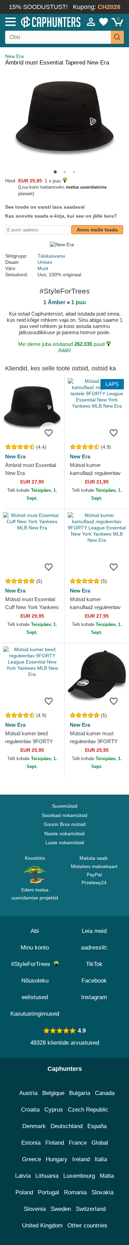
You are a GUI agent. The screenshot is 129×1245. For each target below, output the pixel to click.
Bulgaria (79, 1093)
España (97, 1126)
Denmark (34, 1126)
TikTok (94, 964)
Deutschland (67, 1126)
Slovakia (103, 1192)
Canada (105, 1093)
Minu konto (35, 947)
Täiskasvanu (51, 256)
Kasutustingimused (34, 1013)
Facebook (94, 980)
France (78, 1142)
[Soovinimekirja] (49, 432)
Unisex (44, 262)
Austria (28, 1093)
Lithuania (46, 1176)
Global (100, 1142)
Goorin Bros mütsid (65, 824)
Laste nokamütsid (64, 842)
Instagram (94, 997)
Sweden (61, 1209)
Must (42, 268)
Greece (31, 1159)
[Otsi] (117, 37)
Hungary (56, 1159)
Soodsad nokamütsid (64, 815)
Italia (101, 1159)
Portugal (48, 1192)
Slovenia (35, 1209)
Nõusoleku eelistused (35, 988)
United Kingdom (42, 1225)
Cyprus (53, 1109)
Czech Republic (88, 1109)
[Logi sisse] (91, 22)
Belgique (53, 1093)
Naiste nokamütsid (64, 833)
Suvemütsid (64, 806)
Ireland (81, 1159)
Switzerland (91, 1209)
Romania (75, 1192)
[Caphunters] (37, 21)
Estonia (31, 1142)
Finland (54, 1142)
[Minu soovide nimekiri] (103, 22)
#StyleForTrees (32, 964)
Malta (107, 1176)
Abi (35, 931)
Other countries (87, 1225)
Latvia (23, 1176)
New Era (14, 56)
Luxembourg (79, 1176)
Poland (24, 1192)
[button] (55, 171)
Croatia (30, 1109)
